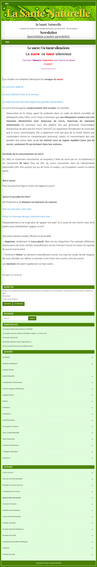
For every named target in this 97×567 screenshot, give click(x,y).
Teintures (6, 548)
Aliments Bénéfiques (10, 363)
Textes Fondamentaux (11, 445)
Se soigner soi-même (10, 426)
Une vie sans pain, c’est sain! (17, 209)
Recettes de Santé (9, 535)
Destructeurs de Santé (12, 498)
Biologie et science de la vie (13, 485)
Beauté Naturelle (8, 376)
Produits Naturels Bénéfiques (13, 529)
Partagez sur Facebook (25, 276)
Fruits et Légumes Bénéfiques (13, 389)
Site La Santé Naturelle (11, 433)
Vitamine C (6, 458)
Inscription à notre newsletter (48, 36)
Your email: (6, 296)
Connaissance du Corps (11, 491)
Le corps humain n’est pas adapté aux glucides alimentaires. (33, 102)
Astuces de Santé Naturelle (12, 479)
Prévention (6, 407)
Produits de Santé (9, 523)
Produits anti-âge (9, 554)
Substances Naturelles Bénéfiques (15, 542)
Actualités (6, 357)
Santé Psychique (9, 420)
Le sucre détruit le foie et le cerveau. (21, 94)
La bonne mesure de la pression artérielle (17, 329)
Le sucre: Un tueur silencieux (49, 48)
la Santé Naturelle (48, 24)
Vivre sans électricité (10, 337)
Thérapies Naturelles (10, 452)
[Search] (93, 42)
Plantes (5, 401)
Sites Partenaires (9, 439)
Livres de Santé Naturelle (12, 516)
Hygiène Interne (8, 395)
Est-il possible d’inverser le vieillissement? (18, 346)
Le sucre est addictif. (13, 87)
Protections (7, 414)
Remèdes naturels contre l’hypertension (17, 342)
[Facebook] (90, 42)
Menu (7, 3)
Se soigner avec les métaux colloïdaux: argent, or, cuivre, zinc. (25, 333)
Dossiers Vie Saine (9, 504)
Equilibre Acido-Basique (11, 510)
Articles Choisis (8, 370)
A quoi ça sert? (8, 472)
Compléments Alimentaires (12, 382)
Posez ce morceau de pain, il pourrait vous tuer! (26, 216)
